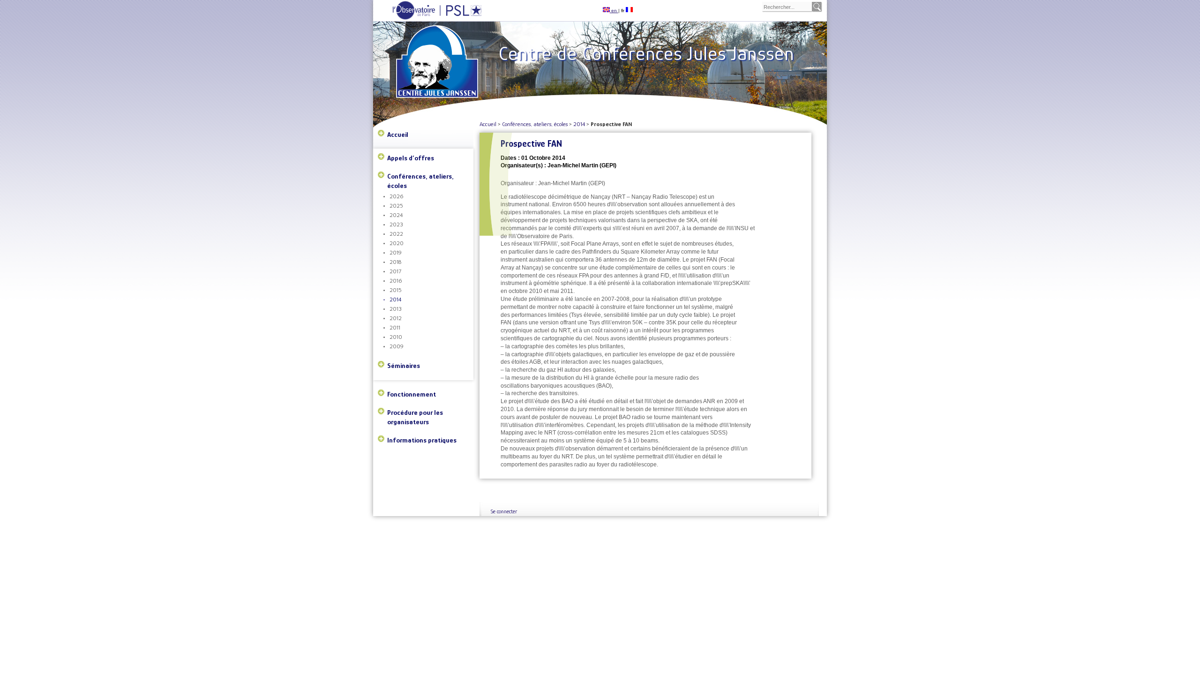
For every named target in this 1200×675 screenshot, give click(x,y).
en (614, 10)
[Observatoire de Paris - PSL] (427, 18)
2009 (397, 346)
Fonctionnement (411, 394)
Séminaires (403, 365)
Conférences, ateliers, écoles (420, 180)
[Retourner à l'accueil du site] (438, 47)
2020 (397, 243)
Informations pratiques (422, 440)
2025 (396, 205)
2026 (396, 196)
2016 (396, 280)
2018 (395, 261)
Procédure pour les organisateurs (415, 417)
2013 (396, 308)
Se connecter (504, 511)
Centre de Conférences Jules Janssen (646, 53)
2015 (396, 289)
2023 (396, 224)
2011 (395, 327)
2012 (396, 318)
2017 (395, 271)
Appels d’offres (410, 158)
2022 (396, 233)
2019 (396, 252)
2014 (395, 299)
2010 (396, 336)
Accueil (397, 134)
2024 (396, 214)
